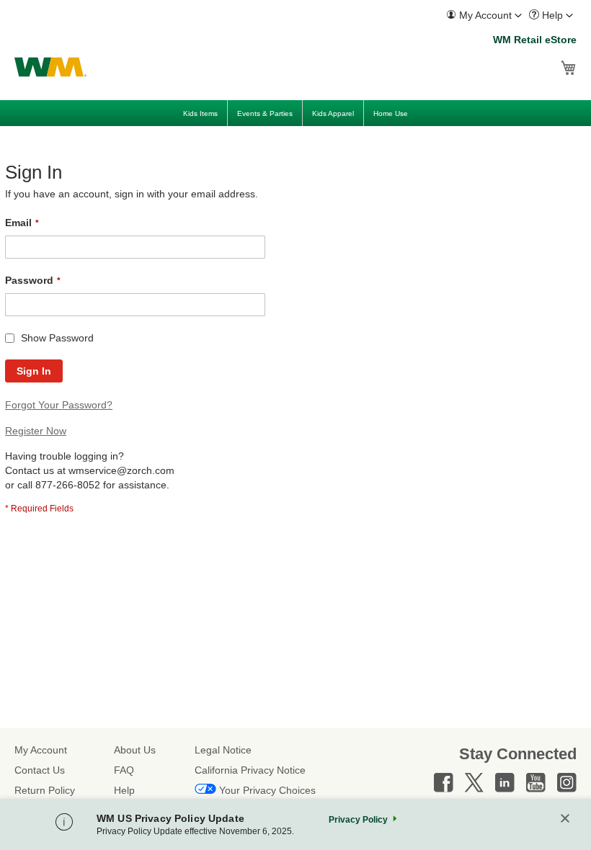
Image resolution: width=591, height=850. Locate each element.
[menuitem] (484, 15)
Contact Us (39, 770)
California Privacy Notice (250, 770)
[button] (484, 15)
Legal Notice (223, 750)
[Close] (565, 819)
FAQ (124, 770)
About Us (135, 750)
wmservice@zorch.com (121, 470)
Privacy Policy (358, 820)
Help (124, 790)
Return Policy (44, 790)
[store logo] (50, 67)
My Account (40, 750)
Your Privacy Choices (267, 790)
